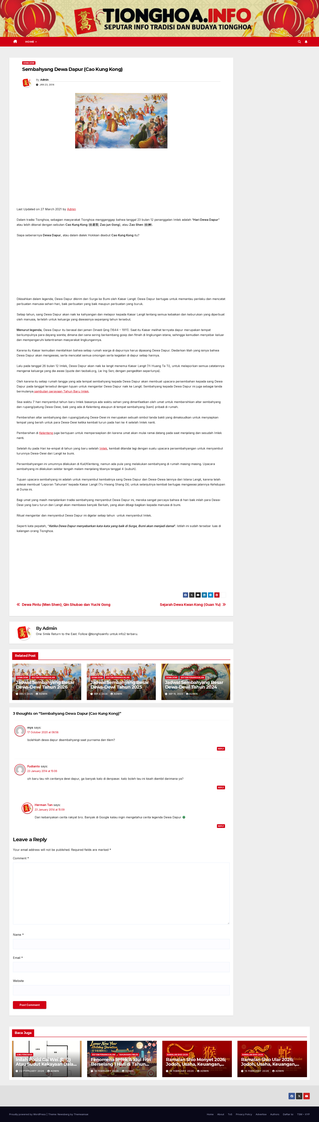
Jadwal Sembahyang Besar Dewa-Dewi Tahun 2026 (45, 685)
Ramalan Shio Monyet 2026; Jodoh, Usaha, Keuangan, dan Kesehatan (196, 1064)
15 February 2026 (257, 1071)
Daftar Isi (288, 1114)
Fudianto (33, 766)
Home (30, 41)
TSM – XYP (303, 1114)
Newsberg (63, 1114)
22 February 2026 (32, 1071)
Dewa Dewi (28, 63)
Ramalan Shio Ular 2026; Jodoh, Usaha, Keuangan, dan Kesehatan (268, 1064)
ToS (230, 1114)
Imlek (103, 448)
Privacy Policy (244, 1114)
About (220, 1114)
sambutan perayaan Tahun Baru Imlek (61, 391)
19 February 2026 (106, 1071)
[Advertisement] (121, 179)
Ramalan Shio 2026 (177, 1055)
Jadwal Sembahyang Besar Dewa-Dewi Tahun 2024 (194, 685)
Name (18, 934)
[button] (299, 42)
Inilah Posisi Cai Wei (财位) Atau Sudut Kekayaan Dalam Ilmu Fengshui (47, 1064)
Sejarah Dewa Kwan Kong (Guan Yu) (190, 605)
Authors (274, 1114)
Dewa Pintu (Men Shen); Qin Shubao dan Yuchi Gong (66, 605)
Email (18, 958)
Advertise (261, 1114)
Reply (221, 749)
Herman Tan (44, 805)
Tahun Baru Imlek (128, 1055)
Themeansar (81, 1114)
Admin (44, 79)
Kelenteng (46, 433)
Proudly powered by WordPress (28, 1114)
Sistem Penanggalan (43, 677)
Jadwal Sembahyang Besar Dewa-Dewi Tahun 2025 (119, 685)
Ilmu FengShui (24, 1055)
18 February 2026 (182, 1071)
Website (18, 981)
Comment (21, 858)
